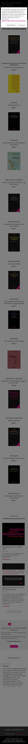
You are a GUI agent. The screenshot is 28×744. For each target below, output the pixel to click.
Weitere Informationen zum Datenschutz (13, 21)
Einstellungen (21, 25)
